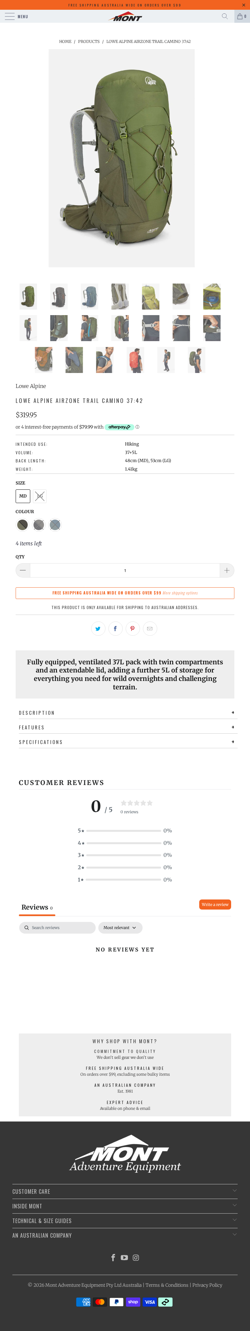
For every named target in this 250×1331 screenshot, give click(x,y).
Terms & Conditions (167, 1285)
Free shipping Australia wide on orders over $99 (125, 5)
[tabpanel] (125, 971)
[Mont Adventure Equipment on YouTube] (125, 1258)
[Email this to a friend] (150, 628)
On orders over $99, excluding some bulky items (125, 1074)
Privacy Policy (207, 1285)
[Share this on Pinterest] (133, 628)
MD (23, 496)
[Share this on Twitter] (98, 628)
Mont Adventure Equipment (75, 1285)
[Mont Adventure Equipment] (125, 16)
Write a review (215, 904)
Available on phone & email (125, 1108)
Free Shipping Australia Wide (125, 1068)
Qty (20, 557)
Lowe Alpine (31, 386)
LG (40, 496)
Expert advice (125, 1102)
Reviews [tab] (37, 907)
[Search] (227, 16)
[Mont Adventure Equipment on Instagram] (136, 1258)
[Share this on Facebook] (115, 628)
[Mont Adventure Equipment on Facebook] (113, 1258)
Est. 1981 (125, 1091)
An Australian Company (125, 1085)
